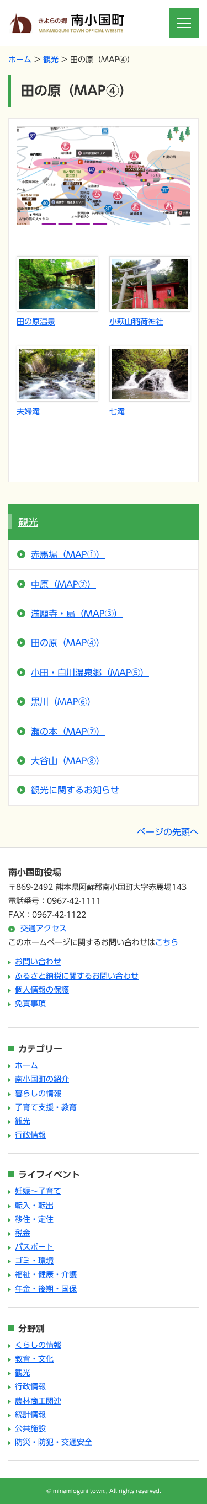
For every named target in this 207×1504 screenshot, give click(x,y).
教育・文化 (34, 1359)
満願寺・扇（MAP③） (77, 613)
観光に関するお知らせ (75, 790)
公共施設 (30, 1428)
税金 (22, 1233)
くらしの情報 (38, 1345)
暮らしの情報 (38, 1093)
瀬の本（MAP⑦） (68, 731)
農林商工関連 (38, 1401)
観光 (51, 59)
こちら (166, 942)
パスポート (34, 1247)
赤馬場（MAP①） (68, 554)
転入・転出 (34, 1205)
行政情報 (30, 1135)
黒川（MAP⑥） (63, 701)
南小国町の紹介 (42, 1079)
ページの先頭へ (168, 832)
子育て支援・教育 (46, 1107)
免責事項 (30, 1003)
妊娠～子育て (38, 1191)
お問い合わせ (38, 962)
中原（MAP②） (63, 584)
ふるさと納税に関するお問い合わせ (77, 976)
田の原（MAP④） (68, 642)
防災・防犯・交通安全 (53, 1442)
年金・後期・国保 (46, 1289)
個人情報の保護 (42, 990)
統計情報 (30, 1414)
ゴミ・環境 (34, 1261)
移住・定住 (34, 1219)
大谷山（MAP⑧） (68, 760)
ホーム (19, 59)
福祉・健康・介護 (46, 1274)
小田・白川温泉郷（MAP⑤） (90, 672)
